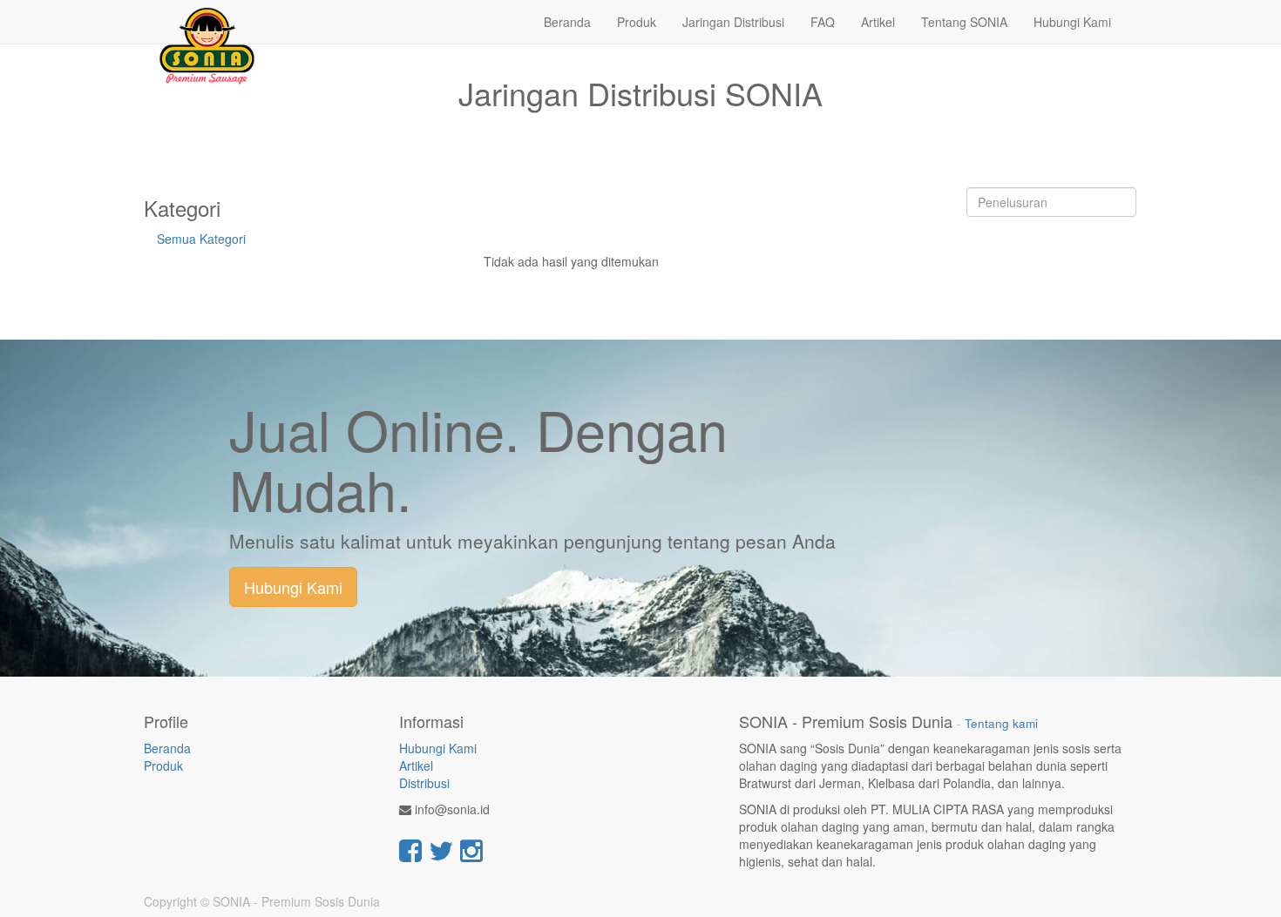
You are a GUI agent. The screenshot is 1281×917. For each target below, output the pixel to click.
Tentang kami (1001, 723)
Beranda (167, 748)
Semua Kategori (201, 238)
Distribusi (424, 783)
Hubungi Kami (293, 587)
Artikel (416, 765)
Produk (163, 765)
